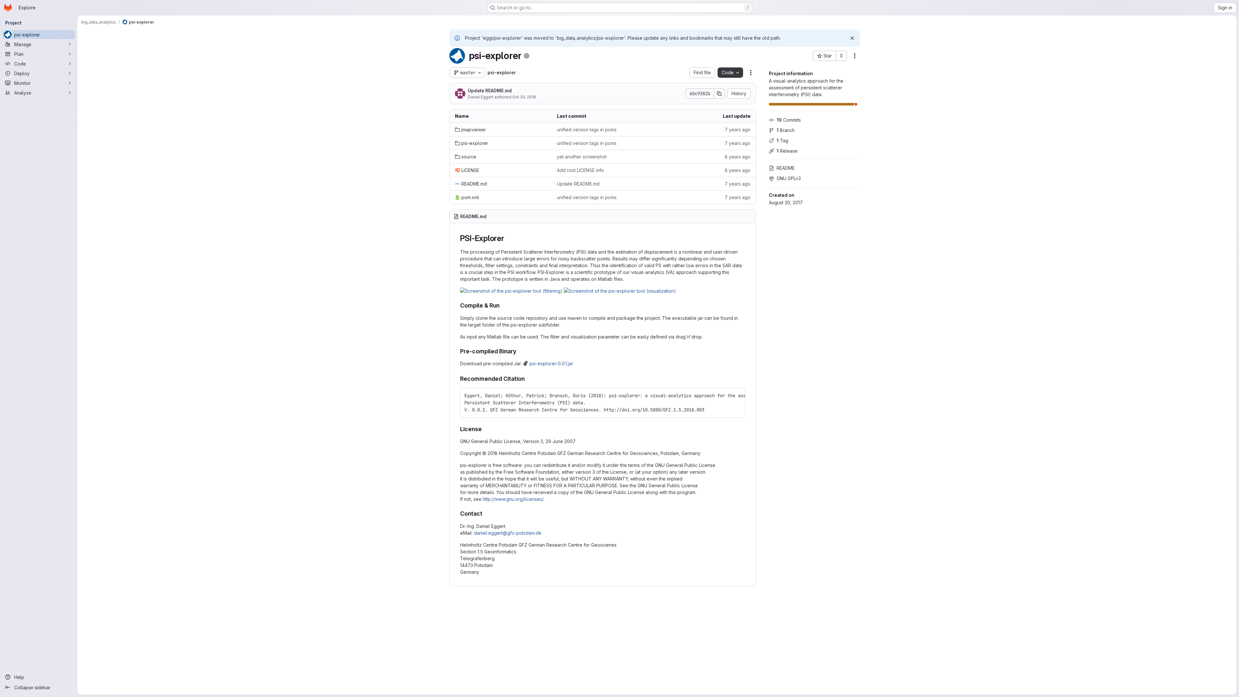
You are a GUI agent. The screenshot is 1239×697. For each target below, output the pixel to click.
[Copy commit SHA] (719, 93)
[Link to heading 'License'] (485, 429)
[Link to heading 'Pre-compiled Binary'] (519, 351)
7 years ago (737, 129)
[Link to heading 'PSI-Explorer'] (508, 238)
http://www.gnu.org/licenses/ (513, 499)
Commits (789, 120)
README (786, 168)
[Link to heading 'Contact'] (485, 513)
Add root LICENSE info (580, 170)
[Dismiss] (852, 38)
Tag (782, 140)
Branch (786, 130)
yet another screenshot (582, 156)
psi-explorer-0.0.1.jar (551, 363)
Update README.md (490, 90)
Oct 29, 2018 (524, 97)
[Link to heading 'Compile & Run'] (502, 305)
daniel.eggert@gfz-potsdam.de (507, 533)
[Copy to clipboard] (737, 395)
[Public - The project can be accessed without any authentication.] (526, 55)
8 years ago (737, 156)
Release (787, 151)
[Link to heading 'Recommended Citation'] (528, 378)
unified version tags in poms (587, 129)
